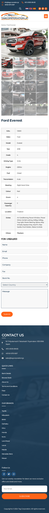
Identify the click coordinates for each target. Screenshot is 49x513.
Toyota (4, 411)
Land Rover (6, 441)
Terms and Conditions (9, 386)
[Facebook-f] (4, 474)
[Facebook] (39, 8)
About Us (5, 382)
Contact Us (5, 395)
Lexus (4, 445)
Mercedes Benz (7, 454)
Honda (4, 432)
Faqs (3, 391)
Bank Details (6, 373)
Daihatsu (5, 424)
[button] (46, 16)
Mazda (4, 450)
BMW (4, 419)
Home (3, 25)
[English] (30, 8)
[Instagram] (46, 8)
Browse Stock (6, 378)
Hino (3, 428)
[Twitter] (43, 8)
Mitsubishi (5, 415)
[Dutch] (27, 8)
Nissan (4, 458)
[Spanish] (34, 8)
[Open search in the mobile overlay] (20, 9)
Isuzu (4, 437)
